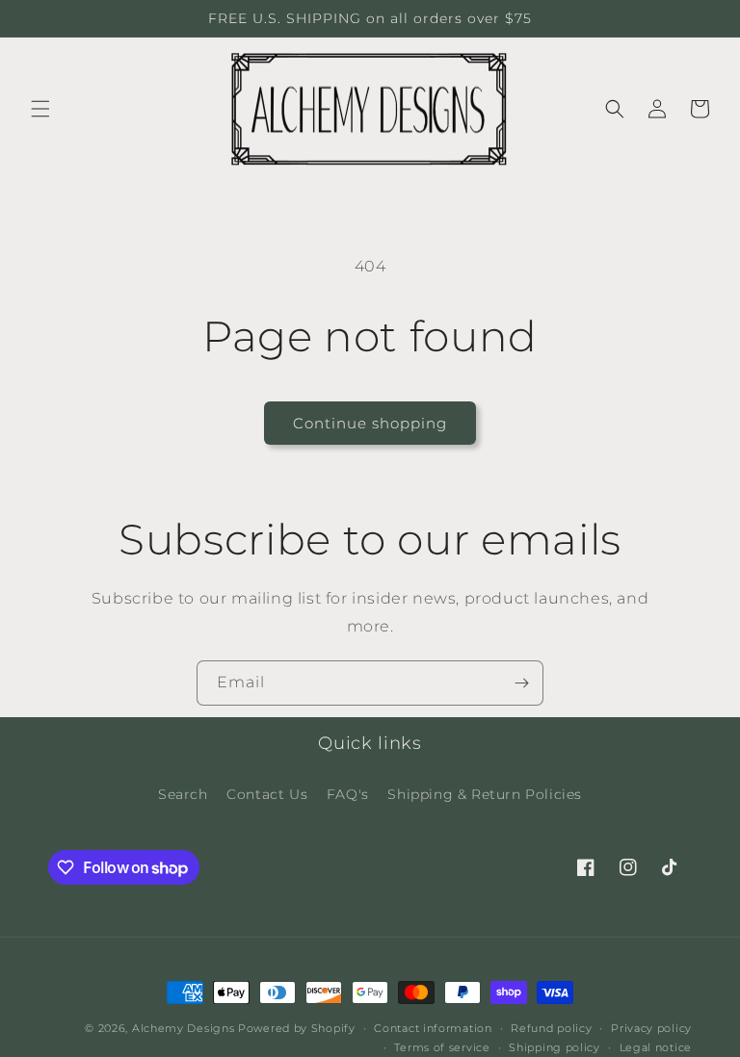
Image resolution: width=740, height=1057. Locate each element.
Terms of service (441, 1047)
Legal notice (656, 1047)
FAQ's (348, 794)
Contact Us (266, 794)
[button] (40, 109)
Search (183, 794)
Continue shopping (370, 423)
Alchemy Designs (183, 1028)
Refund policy (551, 1028)
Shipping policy (554, 1047)
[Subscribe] (521, 683)
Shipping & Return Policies (484, 794)
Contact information (432, 1028)
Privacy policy (651, 1028)
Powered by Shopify (297, 1028)
